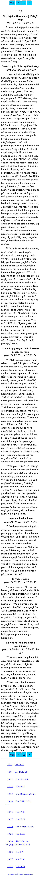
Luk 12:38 (20, 866)
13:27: (10, 859)
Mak (12, 3)
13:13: (10, 793)
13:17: (10, 819)
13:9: (9, 771)
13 (23, 3)
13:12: (10, 786)
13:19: (10, 826)
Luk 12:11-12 (22, 779)
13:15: (10, 811)
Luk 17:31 (20, 811)
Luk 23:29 (20, 819)
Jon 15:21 (31, 793)
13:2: (9, 764)
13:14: (10, 801)
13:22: (10, 833)
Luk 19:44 (19, 764)
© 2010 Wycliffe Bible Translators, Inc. (20, 874)
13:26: (10, 851)
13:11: (10, 779)
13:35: (10, 866)
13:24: (10, 841)
